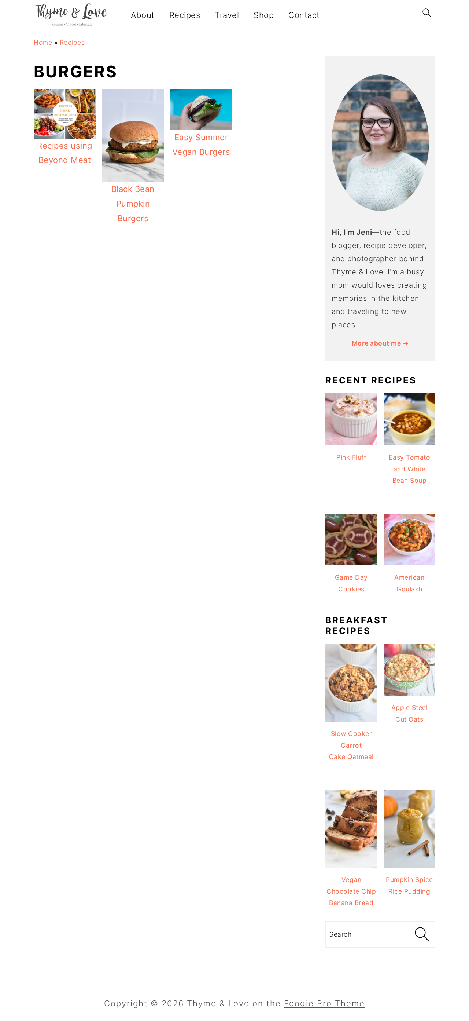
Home (43, 42)
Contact (304, 15)
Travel (227, 15)
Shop (264, 15)
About (143, 15)
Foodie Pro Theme (324, 1003)
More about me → (380, 343)
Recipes (184, 15)
